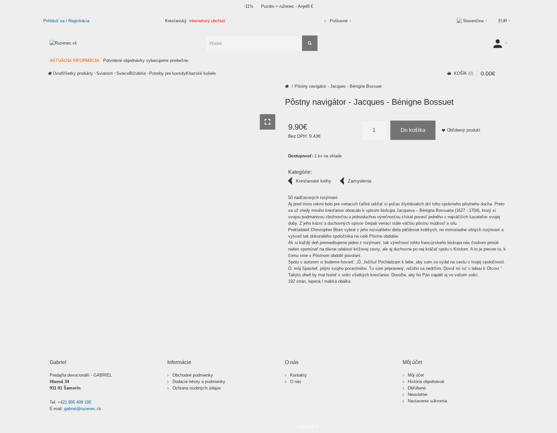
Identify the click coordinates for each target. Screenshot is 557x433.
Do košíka (413, 130)
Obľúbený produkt (463, 130)
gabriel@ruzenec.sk (82, 408)
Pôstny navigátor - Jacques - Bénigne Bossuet (338, 86)
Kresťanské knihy (313, 180)
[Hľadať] (310, 43)
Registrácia (78, 20)
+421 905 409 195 (74, 402)
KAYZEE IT (309, 426)
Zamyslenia (359, 180)
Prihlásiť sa (53, 20)
